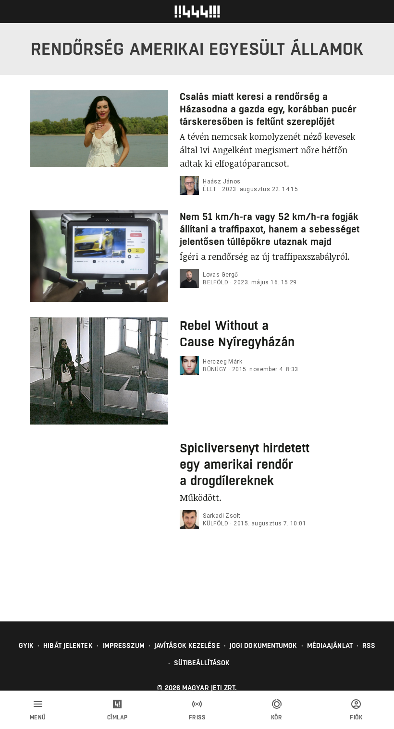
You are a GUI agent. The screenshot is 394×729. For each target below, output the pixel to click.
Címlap (117, 717)
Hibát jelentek (67, 645)
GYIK (26, 645)
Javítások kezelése (187, 645)
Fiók (356, 717)
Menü (38, 717)
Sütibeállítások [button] (202, 663)
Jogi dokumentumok (263, 645)
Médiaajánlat (330, 645)
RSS (368, 645)
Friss (197, 717)
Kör (277, 717)
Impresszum (123, 645)
